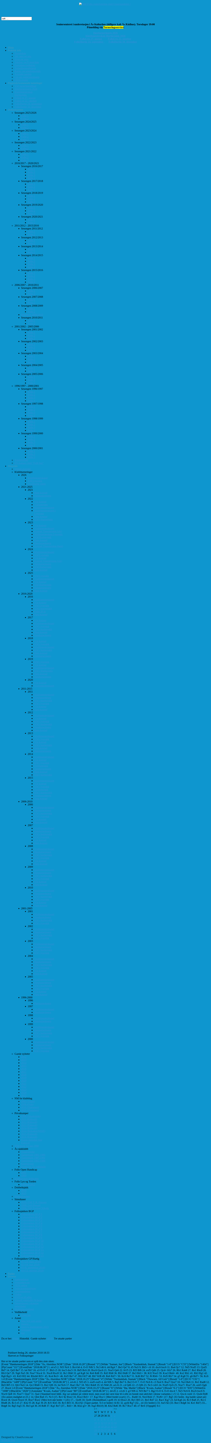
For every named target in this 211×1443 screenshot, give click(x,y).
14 (108, 1423)
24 (95, 1430)
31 (95, 1433)
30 (115, 1430)
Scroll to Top (8, 1440)
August (102, 1408)
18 (99, 1426)
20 (105, 1426)
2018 (50, 1338)
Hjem (15, 1338)
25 (99, 1430)
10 (95, 1423)
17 (95, 1426)
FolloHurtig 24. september (89, 41)
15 (112, 1423)
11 (99, 1423)
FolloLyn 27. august (91, 38)
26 (102, 1430)
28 (108, 1430)
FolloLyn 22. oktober (119, 38)
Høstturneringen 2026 (105, 33)
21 (108, 1426)
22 (112, 1426)
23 (115, 1426)
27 (105, 1430)
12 (102, 1423)
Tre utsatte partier (19, 1345)
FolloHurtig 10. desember (123, 41)
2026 (109, 1408)
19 (102, 1426)
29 (112, 1430)
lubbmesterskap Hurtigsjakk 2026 (106, 35)
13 (105, 1423)
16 (115, 1423)
